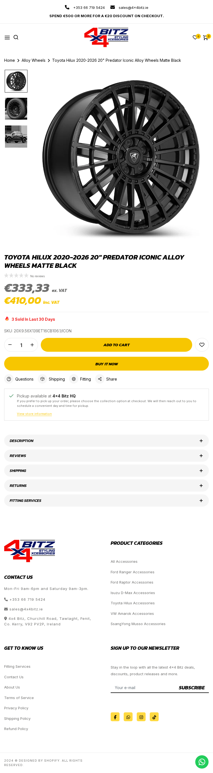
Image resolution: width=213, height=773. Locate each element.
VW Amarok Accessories (132, 613)
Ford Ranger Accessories (132, 572)
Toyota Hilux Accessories (133, 603)
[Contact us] (202, 762)
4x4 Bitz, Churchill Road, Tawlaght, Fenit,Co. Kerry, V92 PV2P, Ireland (47, 621)
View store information (34, 414)
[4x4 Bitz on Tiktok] (154, 716)
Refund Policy (16, 728)
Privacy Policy (16, 708)
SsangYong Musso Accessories (138, 624)
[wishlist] (195, 38)
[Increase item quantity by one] (32, 344)
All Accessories (124, 561)
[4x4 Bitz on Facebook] (115, 716)
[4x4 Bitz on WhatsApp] (128, 716)
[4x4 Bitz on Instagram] (141, 716)
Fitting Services (17, 666)
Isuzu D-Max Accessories (133, 592)
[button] (17, 276)
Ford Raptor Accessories (132, 582)
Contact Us (14, 677)
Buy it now (106, 364)
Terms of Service (19, 697)
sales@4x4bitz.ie (133, 7)
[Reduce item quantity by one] (10, 344)
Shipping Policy (17, 718)
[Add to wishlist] (202, 345)
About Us (12, 687)
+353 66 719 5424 (88, 7)
